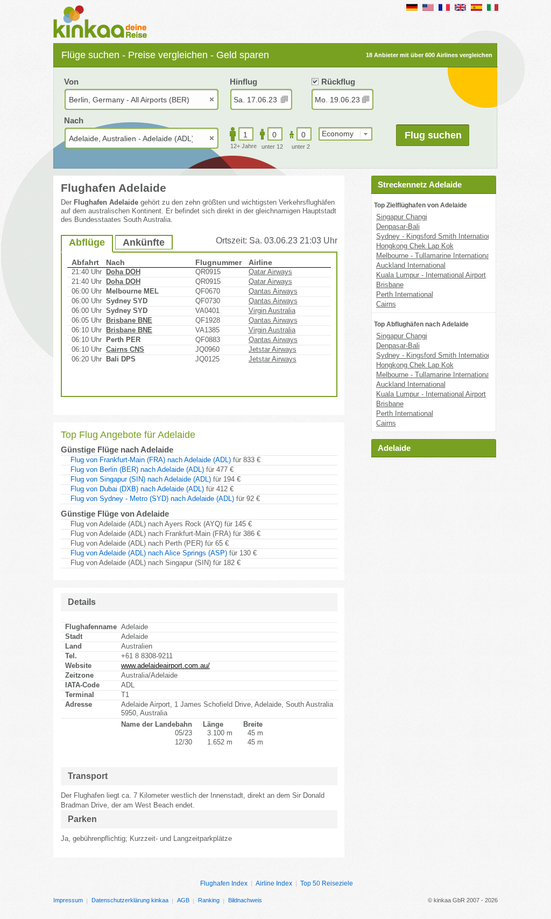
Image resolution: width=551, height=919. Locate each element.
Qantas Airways (273, 291)
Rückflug (338, 81)
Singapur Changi (401, 217)
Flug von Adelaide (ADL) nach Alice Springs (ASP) (148, 553)
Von (71, 81)
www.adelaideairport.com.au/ (165, 666)
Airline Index (274, 883)
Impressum (68, 900)
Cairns (386, 304)
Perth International (404, 294)
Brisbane (390, 285)
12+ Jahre (243, 146)
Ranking (209, 900)
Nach (73, 120)
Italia (492, 7)
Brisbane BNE (129, 320)
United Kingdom (460, 7)
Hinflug (243, 81)
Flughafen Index (224, 883)
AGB (183, 900)
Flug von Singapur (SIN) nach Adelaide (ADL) (140, 479)
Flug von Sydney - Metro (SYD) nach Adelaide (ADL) (152, 499)
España (476, 7)
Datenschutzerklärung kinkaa (129, 900)
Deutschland (412, 7)
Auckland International (411, 265)
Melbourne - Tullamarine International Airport (444, 256)
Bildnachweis (245, 900)
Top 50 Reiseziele (326, 883)
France (444, 7)
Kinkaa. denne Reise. (103, 22)
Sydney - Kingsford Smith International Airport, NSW (457, 236)
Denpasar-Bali (398, 226)
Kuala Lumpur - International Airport (431, 275)
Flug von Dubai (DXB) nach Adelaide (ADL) (137, 489)
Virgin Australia (272, 311)
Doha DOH (123, 272)
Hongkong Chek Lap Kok (415, 246)
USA (428, 7)
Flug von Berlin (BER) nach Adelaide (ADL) (137, 469)
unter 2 (301, 146)
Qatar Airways (270, 272)
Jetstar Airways (272, 349)
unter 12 (272, 146)
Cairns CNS (125, 349)
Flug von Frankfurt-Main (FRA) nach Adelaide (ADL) (150, 460)
